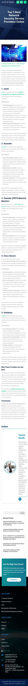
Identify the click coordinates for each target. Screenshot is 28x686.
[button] (25, 2)
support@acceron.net (11, 654)
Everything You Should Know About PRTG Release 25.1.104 (13, 544)
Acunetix (3, 147)
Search (22, 513)
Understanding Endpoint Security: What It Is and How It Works (13, 530)
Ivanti (2, 92)
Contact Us (13, 579)
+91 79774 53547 (10, 662)
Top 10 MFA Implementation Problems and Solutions (11, 550)
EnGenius (4, 316)
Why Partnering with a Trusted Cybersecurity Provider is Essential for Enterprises (13, 523)
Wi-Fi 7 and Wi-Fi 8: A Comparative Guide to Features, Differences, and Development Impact (13, 537)
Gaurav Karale (7, 63)
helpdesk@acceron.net (11, 657)
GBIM (23, 683)
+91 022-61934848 (10, 660)
